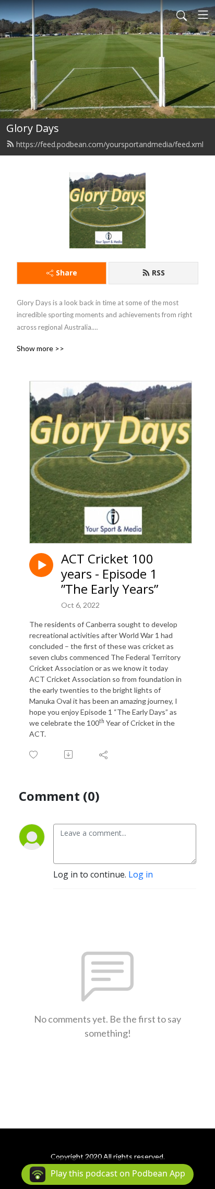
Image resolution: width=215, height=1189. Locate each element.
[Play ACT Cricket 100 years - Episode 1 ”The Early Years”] (41, 565)
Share (66, 273)
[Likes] (34, 754)
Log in (140, 874)
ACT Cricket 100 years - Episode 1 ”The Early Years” (109, 573)
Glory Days (32, 128)
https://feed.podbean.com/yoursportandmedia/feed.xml (110, 144)
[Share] (104, 754)
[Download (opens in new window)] (69, 754)
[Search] (181, 14)
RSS (158, 273)
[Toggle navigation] (203, 15)
